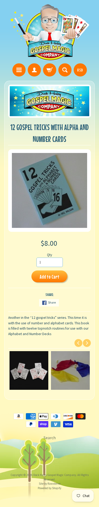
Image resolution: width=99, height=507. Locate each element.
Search (50, 437)
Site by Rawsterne (49, 483)
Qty (49, 255)
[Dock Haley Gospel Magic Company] (49, 32)
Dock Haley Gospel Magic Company (54, 475)
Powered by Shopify (49, 488)
